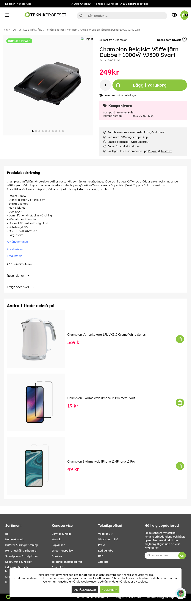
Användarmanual (17, 241)
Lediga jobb (105, 550)
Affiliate (103, 561)
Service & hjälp (61, 534)
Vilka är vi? (105, 534)
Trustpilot (166, 151)
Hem (5, 29)
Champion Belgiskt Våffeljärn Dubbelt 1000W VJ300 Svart (110, 29)
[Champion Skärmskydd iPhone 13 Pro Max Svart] (38, 402)
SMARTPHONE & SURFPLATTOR (21, 556)
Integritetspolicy (62, 550)
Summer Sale (124, 112)
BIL (7, 534)
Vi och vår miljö (108, 539)
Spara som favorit (169, 40)
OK (182, 555)
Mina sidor (8, 3)
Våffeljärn (72, 29)
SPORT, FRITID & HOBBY (18, 561)
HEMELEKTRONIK (14, 539)
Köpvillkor (58, 545)
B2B (100, 556)
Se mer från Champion (113, 40)
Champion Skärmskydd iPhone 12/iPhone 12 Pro (101, 461)
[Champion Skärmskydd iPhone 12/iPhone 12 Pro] (38, 466)
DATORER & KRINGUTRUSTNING (21, 545)
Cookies (57, 556)
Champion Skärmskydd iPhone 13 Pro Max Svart (101, 398)
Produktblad (14, 256)
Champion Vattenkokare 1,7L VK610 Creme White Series (106, 334)
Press (101, 545)
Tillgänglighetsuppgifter (67, 561)
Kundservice (24, 3)
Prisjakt (152, 151)
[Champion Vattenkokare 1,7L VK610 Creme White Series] (38, 339)
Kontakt (57, 539)
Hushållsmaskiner (55, 29)
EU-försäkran (15, 249)
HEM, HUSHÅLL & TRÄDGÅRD (26, 29)
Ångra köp (58, 567)
